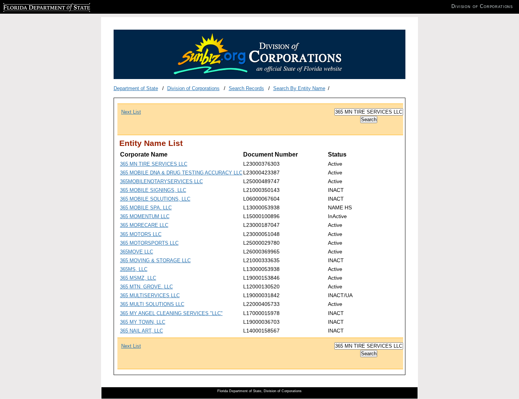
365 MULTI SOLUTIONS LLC (152, 304)
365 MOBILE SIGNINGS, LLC (153, 190)
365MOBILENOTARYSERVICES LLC (161, 181)
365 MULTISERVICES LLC (150, 295)
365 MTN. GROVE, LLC (146, 287)
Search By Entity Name (299, 88)
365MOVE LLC (136, 252)
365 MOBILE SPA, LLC (146, 208)
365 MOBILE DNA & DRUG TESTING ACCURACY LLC (181, 173)
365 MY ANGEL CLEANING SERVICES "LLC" (171, 313)
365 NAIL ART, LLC (141, 331)
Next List (131, 112)
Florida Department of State (33, 6)
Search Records (246, 88)
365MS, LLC (133, 269)
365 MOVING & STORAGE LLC (155, 260)
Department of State (136, 88)
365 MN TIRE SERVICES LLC (153, 164)
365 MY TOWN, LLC (142, 322)
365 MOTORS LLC (140, 234)
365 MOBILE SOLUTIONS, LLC (155, 199)
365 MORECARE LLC (144, 225)
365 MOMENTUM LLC (144, 216)
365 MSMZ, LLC (138, 278)
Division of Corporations (193, 88)
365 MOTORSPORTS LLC (149, 243)
